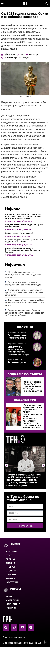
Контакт (11, 608)
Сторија (11, 570)
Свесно (10, 563)
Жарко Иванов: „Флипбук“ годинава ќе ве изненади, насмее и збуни (32, 386)
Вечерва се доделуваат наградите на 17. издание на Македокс (24, 241)
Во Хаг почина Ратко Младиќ (19, 233)
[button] (2, 3)
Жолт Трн (34, 54)
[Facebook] (6, 627)
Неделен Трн (25, 400)
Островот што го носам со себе (18, 336)
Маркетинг (13, 604)
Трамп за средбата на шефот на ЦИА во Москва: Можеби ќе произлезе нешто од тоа (24, 302)
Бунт (9, 555)
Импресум (12, 600)
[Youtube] (22, 627)
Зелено (10, 559)
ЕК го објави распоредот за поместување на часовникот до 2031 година (23, 274)
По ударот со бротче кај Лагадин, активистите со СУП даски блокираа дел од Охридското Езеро (24, 312)
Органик (11, 574)
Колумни (25, 327)
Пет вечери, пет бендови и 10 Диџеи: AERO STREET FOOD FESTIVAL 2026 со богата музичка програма (23, 216)
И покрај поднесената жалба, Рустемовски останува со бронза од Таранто (22, 250)
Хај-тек (10, 578)
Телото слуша (17, 362)
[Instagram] (14, 627)
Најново (13, 209)
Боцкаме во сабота (25, 374)
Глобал (10, 567)
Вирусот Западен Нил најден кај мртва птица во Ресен (24, 226)
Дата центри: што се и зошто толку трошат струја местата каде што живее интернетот (24, 292)
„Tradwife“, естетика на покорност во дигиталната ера (18, 350)
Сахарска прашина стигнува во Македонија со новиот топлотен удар (23, 283)
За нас (10, 596)
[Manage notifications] (45, 642)
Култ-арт (11, 551)
